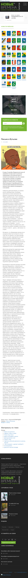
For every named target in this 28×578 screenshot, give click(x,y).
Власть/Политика (10, 421)
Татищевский (24, 36)
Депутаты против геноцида (11, 447)
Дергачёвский (19, 72)
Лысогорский (24, 58)
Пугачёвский (9, 51)
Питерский (14, 51)
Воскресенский (24, 72)
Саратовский (9, 43)
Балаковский (19, 79)
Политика (4, 527)
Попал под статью (9, 435)
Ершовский (3, 72)
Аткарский (3, 87)
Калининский (19, 65)
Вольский (4, 79)
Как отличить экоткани (6, 561)
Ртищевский (19, 43)
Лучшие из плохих (13, 513)
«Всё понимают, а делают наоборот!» (14, 444)
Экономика (10, 527)
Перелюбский (24, 51)
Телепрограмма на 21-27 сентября (17, 17)
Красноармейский (14, 65)
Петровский (19, 51)
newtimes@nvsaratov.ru (22, 572)
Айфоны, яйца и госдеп (10, 433)
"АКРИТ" (10, 572)
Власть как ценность (9, 431)
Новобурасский (14, 58)
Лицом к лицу (7, 439)
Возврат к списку (5, 422)
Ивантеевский (24, 65)
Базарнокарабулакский (24, 79)
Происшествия (5, 529)
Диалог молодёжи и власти (11, 436)
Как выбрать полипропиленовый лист (10, 556)
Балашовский (14, 79)
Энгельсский (3, 36)
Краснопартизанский (3, 65)
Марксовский (19, 58)
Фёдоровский (14, 36)
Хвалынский (9, 36)
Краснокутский (9, 65)
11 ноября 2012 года (14, 503)
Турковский (19, 36)
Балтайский (9, 79)
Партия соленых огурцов (15, 493)
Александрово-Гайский (14, 87)
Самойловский (14, 43)
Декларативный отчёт (9, 438)
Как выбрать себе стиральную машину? (10, 551)
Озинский (4, 58)
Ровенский (3, 51)
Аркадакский (9, 87)
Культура (17, 527)
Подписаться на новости (8, 542)
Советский (3, 43)
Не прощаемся (8, 445)
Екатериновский (9, 72)
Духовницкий (14, 72)
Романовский (24, 43)
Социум (12, 529)
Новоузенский (9, 58)
